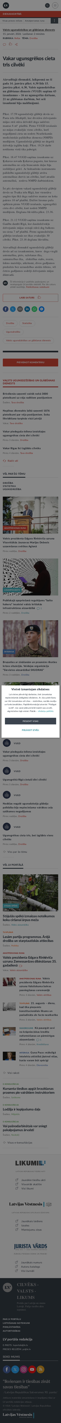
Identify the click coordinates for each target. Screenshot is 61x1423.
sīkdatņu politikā (45, 711)
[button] (30, 730)
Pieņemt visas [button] (30, 721)
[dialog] (31, 711)
